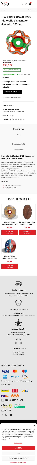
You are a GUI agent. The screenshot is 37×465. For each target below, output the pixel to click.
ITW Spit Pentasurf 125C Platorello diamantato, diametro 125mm (16, 20)
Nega (18, 453)
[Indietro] (2, 10)
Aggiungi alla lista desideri (13, 97)
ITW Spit (11, 115)
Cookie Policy (13, 462)
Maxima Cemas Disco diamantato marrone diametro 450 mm (27, 224)
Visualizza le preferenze (18, 458)
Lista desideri (25, 3)
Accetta (18, 448)
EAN (18, 134)
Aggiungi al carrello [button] (10, 232)
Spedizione (18, 150)
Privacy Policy (22, 462)
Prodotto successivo (34, 10)
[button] (34, 426)
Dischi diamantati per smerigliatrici (13, 111)
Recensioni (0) (18, 144)
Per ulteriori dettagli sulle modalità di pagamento (16, 381)
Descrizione (18, 129)
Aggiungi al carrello (12, 92)
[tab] (18, 129)
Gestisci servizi (18, 443)
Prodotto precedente (29, 10)
